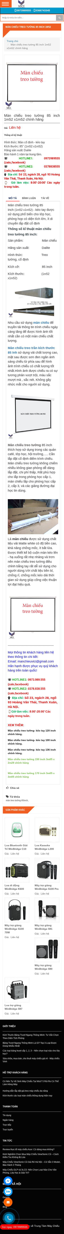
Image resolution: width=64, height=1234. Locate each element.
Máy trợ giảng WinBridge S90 (43, 967)
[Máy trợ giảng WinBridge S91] (47, 910)
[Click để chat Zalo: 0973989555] (8, 1191)
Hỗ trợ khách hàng (15, 1072)
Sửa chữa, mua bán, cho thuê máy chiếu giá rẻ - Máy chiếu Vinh (31, 1060)
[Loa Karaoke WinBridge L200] (47, 830)
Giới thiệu (9, 1026)
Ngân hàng (8, 1120)
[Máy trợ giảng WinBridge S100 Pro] (47, 870)
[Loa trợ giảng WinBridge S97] (17, 990)
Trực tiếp (7, 1125)
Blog (5, 1207)
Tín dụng (7, 1115)
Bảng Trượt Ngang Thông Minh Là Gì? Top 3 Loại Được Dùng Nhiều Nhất (30, 1044)
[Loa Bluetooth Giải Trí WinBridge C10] (17, 830)
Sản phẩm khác (15, 810)
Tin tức (7, 1140)
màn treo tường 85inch (17, 800)
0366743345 (43, 10)
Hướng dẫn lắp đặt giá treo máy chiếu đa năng (25, 1091)
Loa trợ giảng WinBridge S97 (13, 1007)
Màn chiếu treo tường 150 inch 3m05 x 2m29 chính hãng (31, 761)
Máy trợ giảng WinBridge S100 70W (14, 929)
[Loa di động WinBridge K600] (17, 870)
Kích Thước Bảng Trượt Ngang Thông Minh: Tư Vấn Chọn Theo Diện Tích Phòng (31, 1036)
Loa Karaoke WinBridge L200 (44, 847)
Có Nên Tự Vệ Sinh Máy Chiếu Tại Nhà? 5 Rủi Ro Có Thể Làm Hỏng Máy (31, 1083)
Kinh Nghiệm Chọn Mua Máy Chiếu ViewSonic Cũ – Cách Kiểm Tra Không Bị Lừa (31, 1155)
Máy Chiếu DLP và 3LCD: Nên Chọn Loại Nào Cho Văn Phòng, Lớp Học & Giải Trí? (30, 1171)
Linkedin (7, 1202)
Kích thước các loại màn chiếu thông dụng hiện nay (27, 1095)
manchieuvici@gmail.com (36, 661)
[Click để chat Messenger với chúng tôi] (8, 1181)
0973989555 (24, 10)
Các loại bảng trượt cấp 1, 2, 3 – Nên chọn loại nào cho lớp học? (31, 1052)
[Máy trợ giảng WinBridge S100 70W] (17, 910)
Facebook (7, 1192)
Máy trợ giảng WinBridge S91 (43, 927)
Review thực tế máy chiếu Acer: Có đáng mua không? (28, 1149)
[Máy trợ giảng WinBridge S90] (47, 950)
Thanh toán (10, 1106)
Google (6, 1197)
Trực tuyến (8, 1129)
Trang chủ (12, 41)
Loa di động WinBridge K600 (14, 887)
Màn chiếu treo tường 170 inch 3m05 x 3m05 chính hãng (31, 775)
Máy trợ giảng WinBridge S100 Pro (47, 887)
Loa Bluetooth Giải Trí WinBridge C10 (16, 847)
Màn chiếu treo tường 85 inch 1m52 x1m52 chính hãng (28, 30)
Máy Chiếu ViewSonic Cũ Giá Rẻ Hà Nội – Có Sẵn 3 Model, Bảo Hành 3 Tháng (31, 1163)
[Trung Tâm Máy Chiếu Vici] (21, 3)
